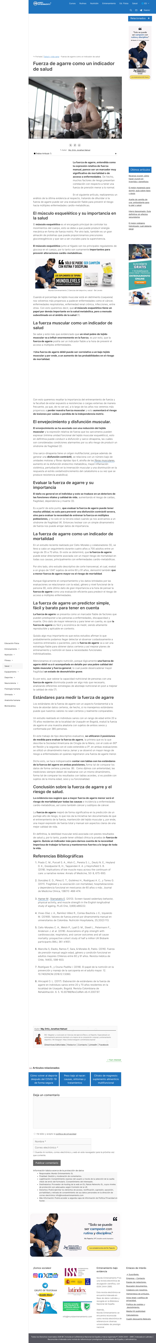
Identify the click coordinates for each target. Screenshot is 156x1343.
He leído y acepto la (56, 1134)
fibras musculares (104, 460)
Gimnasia (9, 694)
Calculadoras (132, 1315)
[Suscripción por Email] (136, 10)
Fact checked (115, 1060)
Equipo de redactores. (136, 1282)
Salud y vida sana (51, 56)
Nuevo (147, 10)
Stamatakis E (57, 898)
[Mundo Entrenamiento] (42, 3)
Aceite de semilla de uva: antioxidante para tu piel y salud (139, 202)
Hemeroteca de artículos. (138, 1294)
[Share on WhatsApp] (79, 145)
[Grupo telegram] (141, 10)
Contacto (83, 1045)
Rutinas (82, 3)
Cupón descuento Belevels (138, 1319)
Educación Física (12, 643)
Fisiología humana (12, 689)
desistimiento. (133, 1307)
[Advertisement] (75, 36)
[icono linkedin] (50, 1277)
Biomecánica (10, 706)
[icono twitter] (45, 1277)
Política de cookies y (135, 1304)
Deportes (9, 677)
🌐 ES (144, 3)
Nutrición (94, 3)
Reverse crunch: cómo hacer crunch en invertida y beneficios (139, 179)
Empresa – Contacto (135, 1278)
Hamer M (43, 898)
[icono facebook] (40, 1277)
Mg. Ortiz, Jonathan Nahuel (79, 150)
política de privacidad (66, 1134)
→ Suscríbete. (132, 1274)
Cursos (72, 3)
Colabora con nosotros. (137, 1290)
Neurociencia (10, 683)
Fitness (8, 660)
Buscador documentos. (137, 1286)
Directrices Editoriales (55, 1045)
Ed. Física (124, 3)
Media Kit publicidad (135, 1311)
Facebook (104, 1045)
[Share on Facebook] (75, 145)
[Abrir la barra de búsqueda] (131, 10)
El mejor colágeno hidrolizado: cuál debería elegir (140, 226)
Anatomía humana (12, 700)
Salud (134, 3)
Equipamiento (10, 672)
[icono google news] (55, 1277)
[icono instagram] (35, 1277)
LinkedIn (93, 1045)
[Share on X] (70, 145)
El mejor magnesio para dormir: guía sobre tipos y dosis (140, 191)
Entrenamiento (109, 3)
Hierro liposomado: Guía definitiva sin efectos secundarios (140, 214)
